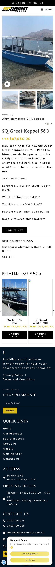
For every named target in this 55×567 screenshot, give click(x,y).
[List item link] (27, 477)
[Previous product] (45, 123)
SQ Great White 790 (40, 321)
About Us (10, 443)
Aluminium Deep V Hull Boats (23, 119)
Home (6, 114)
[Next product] (51, 123)
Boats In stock (13, 438)
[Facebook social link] (14, 257)
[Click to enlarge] (7, 84)
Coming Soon (13, 453)
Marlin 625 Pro (14, 321)
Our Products (13, 433)
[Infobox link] (19, 3)
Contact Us (11, 459)
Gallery (8, 448)
